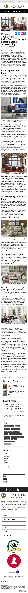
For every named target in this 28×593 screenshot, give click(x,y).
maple (6, 434)
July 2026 (6, 458)
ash (5, 436)
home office (7, 439)
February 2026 (7, 469)
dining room (14, 439)
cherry (10, 434)
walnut (15, 434)
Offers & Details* (19, 577)
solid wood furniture (9, 426)
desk (22, 436)
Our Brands (4, 581)
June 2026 (6, 460)
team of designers (9, 359)
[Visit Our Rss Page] (21, 489)
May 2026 (6, 462)
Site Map (13, 577)
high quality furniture (9, 441)
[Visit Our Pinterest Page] (14, 489)
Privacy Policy (7, 577)
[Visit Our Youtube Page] (18, 489)
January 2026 (7, 471)
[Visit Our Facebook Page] (6, 489)
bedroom (17, 426)
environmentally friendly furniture (12, 431)
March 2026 (6, 466)
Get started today (16, 358)
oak (9, 436)
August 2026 (6, 456)
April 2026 (6, 464)
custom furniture (15, 436)
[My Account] (19, 1)
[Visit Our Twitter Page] (10, 489)
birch (20, 434)
